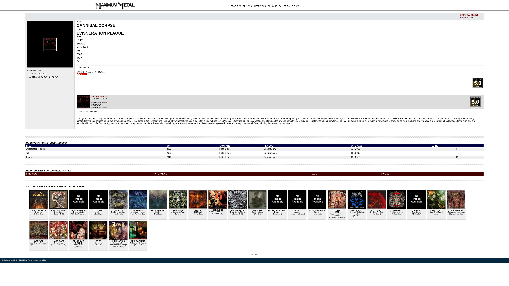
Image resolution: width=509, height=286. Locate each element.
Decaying (416, 210)
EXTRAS (295, 6)
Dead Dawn (58, 212)
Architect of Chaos (396, 212)
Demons (277, 212)
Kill (27, 153)
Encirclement (416, 212)
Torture (29, 157)
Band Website (35, 71)
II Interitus (38, 212)
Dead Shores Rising (237, 212)
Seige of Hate (138, 241)
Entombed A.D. (58, 210)
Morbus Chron (317, 210)
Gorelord (217, 210)
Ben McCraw (100, 72)
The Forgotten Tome (118, 212)
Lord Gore (58, 241)
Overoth (118, 210)
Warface (38, 241)
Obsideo (98, 212)
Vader (198, 210)
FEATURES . (236, 6)
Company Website (37, 74)
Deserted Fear (237, 210)
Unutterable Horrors (138, 212)
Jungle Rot (436, 210)
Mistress (178, 210)
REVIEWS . (248, 6)
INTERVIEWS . (260, 6)
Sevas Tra (98, 243)
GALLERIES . (285, 6)
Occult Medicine (257, 212)
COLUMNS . (273, 6)
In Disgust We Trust (178, 212)
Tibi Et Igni (198, 212)
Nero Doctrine (39, 210)
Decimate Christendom (456, 212)
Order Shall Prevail (436, 212)
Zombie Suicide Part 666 (218, 212)
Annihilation (118, 241)
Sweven (317, 212)
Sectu (297, 210)
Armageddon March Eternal (337, 215)
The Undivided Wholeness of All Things (118, 244)
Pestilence (98, 210)
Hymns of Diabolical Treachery (357, 213)
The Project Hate (336, 211)
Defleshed (376, 210)
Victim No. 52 (78, 245)
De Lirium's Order (78, 242)
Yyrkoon (257, 210)
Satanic (397, 210)
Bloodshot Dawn (277, 210)
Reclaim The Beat (376, 212)
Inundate (297, 212)
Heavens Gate (78, 212)
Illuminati (158, 212)
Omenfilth (356, 210)
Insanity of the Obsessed (39, 243)
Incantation (456, 210)
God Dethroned (158, 210)
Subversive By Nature (138, 243)
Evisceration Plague (35, 149)
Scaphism (138, 210)
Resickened (58, 243)
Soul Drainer (78, 210)
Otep (98, 241)
